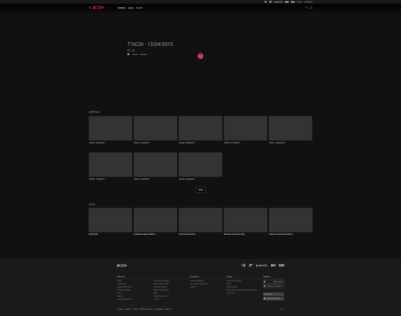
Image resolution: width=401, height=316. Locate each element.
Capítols (94, 112)
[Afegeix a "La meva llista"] (129, 50)
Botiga (299, 2)
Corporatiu (308, 2)
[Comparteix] (133, 50)
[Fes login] (311, 7)
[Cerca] (307, 7)
